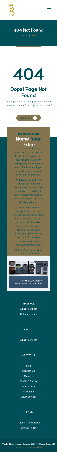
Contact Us (28, 370)
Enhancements (28, 313)
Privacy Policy (28, 427)
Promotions (28, 386)
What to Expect (28, 308)
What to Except (28, 339)
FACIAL (28, 329)
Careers (28, 376)
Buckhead (28, 391)
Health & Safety (28, 381)
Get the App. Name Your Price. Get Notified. (28, 282)
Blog (28, 365)
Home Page (26, 117)
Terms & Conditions (28, 422)
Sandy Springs (29, 396)
